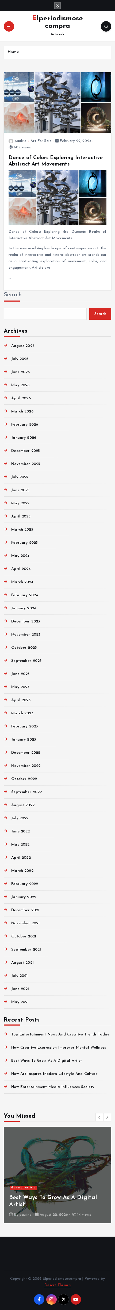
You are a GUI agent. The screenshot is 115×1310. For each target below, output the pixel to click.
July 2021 (19, 976)
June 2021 (20, 989)
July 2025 (19, 477)
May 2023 (20, 687)
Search (13, 295)
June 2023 (20, 674)
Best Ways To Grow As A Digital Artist (46, 1061)
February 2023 (24, 727)
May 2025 (20, 503)
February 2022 (24, 884)
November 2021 (25, 923)
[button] (99, 1117)
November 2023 (25, 635)
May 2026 (20, 385)
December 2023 (25, 622)
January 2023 (23, 740)
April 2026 (20, 398)
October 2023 (24, 648)
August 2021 (22, 963)
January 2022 (23, 897)
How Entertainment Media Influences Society (52, 1087)
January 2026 (23, 438)
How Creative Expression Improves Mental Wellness (58, 1048)
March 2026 (22, 412)
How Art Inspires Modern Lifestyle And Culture (54, 1074)
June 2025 (20, 490)
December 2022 (25, 753)
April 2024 (20, 569)
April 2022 (20, 858)
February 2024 (24, 595)
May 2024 (20, 556)
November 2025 (25, 464)
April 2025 (20, 517)
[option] (59, 1175)
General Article (25, 1187)
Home (13, 52)
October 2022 (24, 779)
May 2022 (20, 845)
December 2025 (25, 451)
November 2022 (25, 766)
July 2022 (19, 818)
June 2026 (20, 372)
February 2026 (24, 425)
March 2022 (22, 871)
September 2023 (26, 661)
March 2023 (22, 713)
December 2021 (25, 910)
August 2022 (22, 805)
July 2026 (19, 359)
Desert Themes (57, 1285)
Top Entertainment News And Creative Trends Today (60, 1035)
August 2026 (22, 346)
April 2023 (20, 700)
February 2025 (24, 543)
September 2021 (26, 950)
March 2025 (22, 530)
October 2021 (23, 936)
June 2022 (20, 831)
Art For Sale (41, 141)
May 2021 (20, 1002)
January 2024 (23, 608)
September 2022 (26, 792)
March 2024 (22, 582)
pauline (21, 141)
